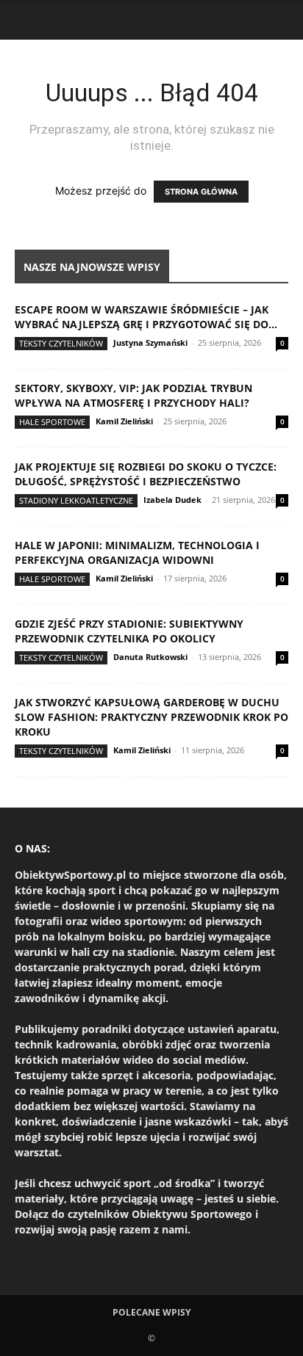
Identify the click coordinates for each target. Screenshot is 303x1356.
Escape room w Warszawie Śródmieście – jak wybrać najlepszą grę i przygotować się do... (146, 316)
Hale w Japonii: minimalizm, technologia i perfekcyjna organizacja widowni (137, 552)
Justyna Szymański (150, 342)
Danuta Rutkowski (150, 656)
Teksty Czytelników (61, 343)
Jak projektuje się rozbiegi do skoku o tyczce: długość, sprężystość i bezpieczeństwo (146, 474)
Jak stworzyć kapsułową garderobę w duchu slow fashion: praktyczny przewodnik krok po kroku (151, 717)
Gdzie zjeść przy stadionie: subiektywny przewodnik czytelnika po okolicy (129, 631)
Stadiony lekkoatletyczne (76, 500)
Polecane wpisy (151, 1312)
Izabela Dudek (172, 499)
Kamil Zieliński (124, 421)
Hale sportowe (52, 421)
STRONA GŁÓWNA (201, 191)
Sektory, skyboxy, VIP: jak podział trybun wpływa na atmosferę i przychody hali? (133, 395)
